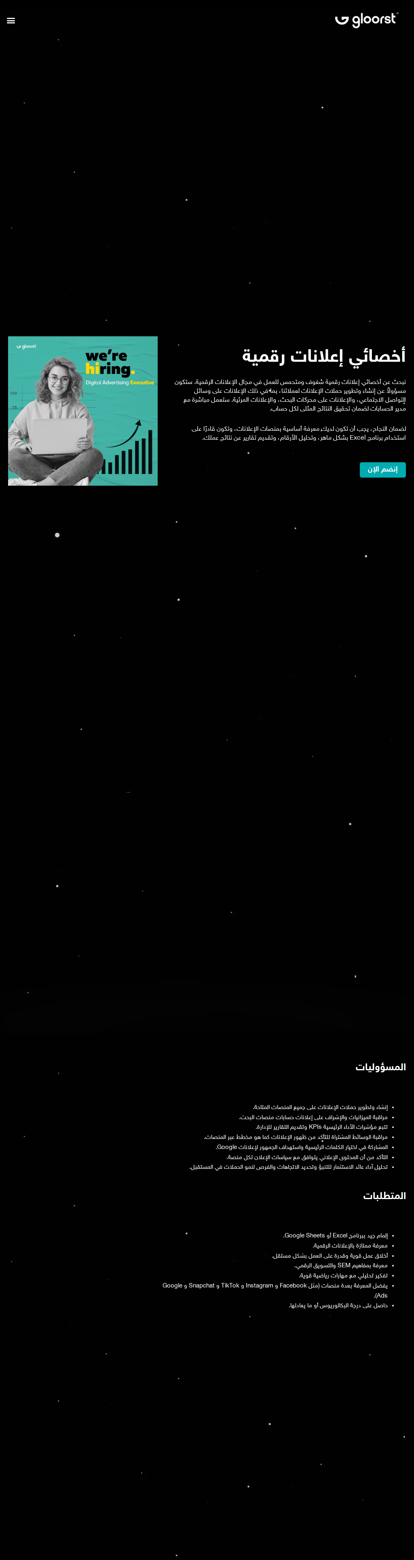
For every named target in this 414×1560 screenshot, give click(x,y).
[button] (10, 20)
